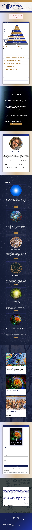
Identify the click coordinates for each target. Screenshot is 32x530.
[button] (28, 11)
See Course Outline (16, 123)
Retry (16, 17)
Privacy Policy (17, 469)
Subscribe (16, 466)
